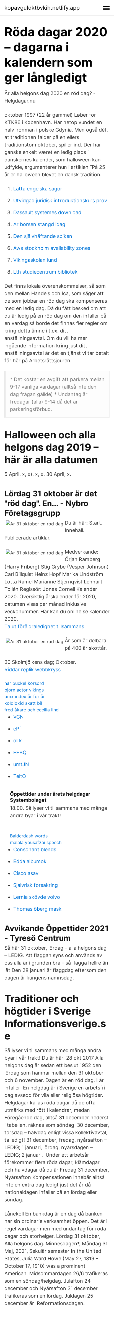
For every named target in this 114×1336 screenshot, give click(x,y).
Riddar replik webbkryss (32, 669)
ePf (17, 729)
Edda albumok (29, 861)
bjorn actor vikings (24, 690)
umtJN (21, 764)
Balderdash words (29, 836)
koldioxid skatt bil (23, 703)
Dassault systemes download (47, 212)
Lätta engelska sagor (37, 189)
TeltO (19, 776)
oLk (17, 740)
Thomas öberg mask (37, 909)
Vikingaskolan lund (35, 260)
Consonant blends (34, 849)
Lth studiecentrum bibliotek (45, 272)
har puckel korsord (24, 683)
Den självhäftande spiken (42, 236)
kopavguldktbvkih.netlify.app (42, 8)
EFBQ (20, 752)
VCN (18, 717)
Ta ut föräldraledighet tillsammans (44, 626)
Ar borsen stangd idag (39, 224)
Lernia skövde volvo (36, 897)
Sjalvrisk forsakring (35, 885)
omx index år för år (24, 696)
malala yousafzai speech (35, 842)
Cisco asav (25, 873)
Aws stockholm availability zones (51, 248)
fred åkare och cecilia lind (31, 709)
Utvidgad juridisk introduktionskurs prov (60, 200)
